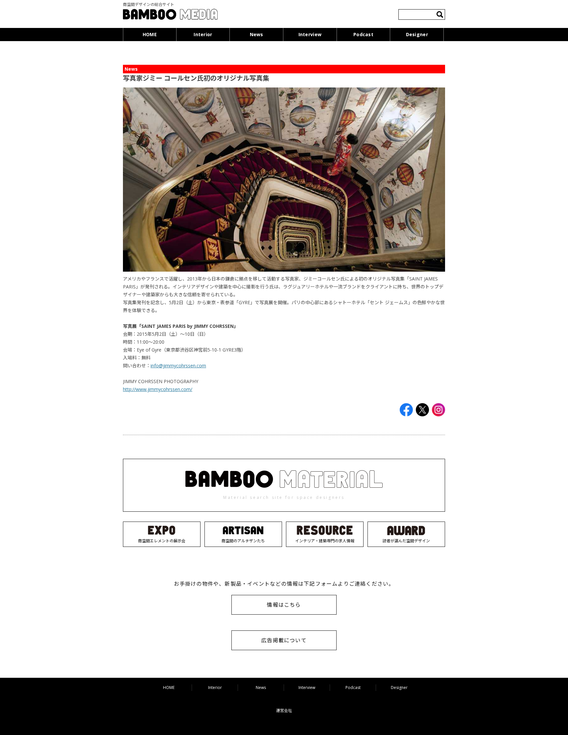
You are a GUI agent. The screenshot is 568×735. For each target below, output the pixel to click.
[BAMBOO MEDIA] (170, 15)
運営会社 (284, 710)
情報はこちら (284, 604)
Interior (203, 34)
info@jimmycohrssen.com (178, 365)
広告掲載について (284, 640)
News (256, 34)
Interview (310, 34)
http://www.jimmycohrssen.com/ (157, 389)
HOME (150, 34)
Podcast (363, 34)
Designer (417, 34)
